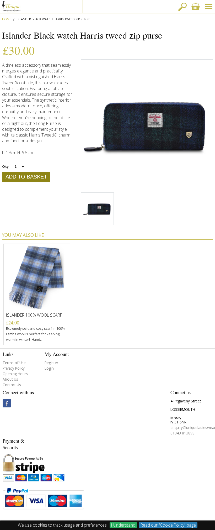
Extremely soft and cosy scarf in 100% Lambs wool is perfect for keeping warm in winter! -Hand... (35, 334)
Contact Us (12, 384)
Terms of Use (14, 362)
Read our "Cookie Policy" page (168, 525)
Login (49, 368)
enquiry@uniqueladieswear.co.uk (129, 6)
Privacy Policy (14, 368)
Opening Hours (15, 373)
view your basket (195, 6)
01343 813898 (182, 433)
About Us (10, 379)
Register (51, 362)
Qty (5, 166)
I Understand (123, 525)
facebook (7, 403)
